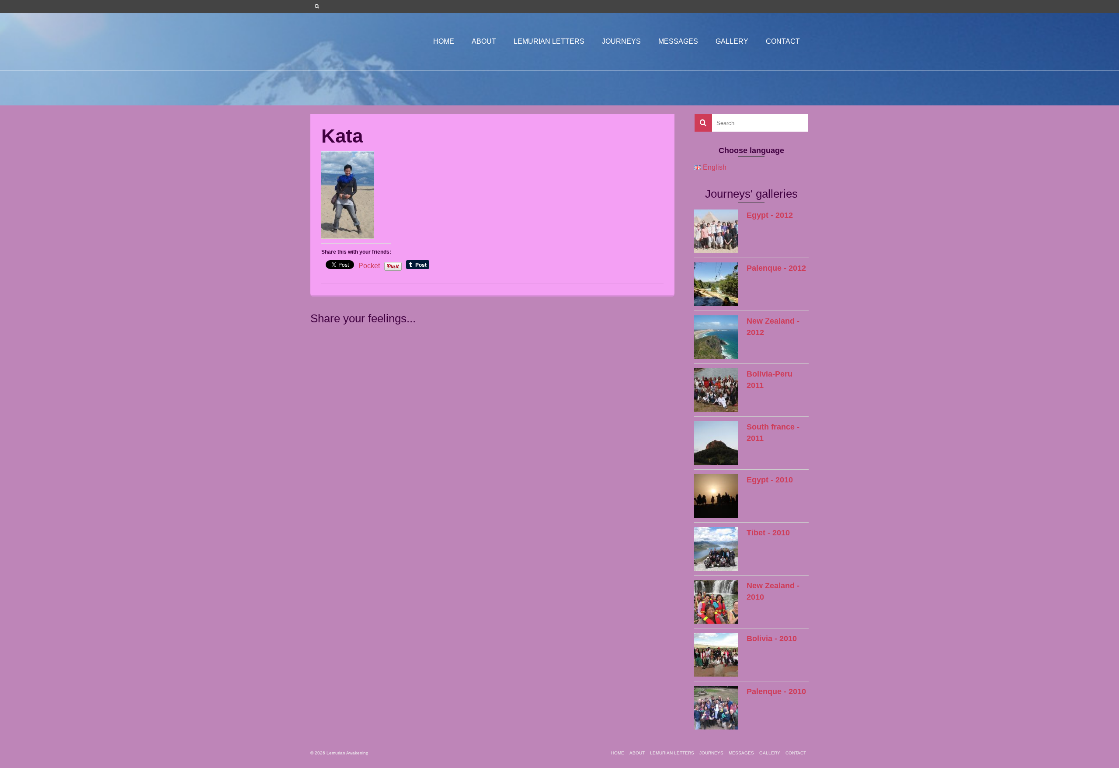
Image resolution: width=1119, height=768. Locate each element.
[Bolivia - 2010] (716, 655)
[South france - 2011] (716, 443)
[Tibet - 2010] (716, 549)
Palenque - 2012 (776, 268)
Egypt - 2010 (770, 479)
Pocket (369, 265)
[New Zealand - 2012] (716, 337)
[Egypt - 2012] (716, 231)
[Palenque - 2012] (716, 284)
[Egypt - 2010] (716, 496)
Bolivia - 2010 (772, 638)
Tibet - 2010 (768, 532)
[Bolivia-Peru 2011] (716, 390)
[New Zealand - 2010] (716, 602)
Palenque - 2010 (776, 691)
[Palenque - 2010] (716, 708)
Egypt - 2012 (770, 215)
